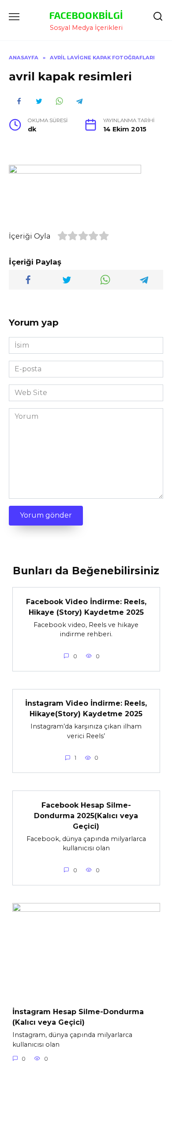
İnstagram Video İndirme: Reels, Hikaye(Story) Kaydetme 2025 (86, 708)
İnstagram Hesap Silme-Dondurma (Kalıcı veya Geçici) (78, 1017)
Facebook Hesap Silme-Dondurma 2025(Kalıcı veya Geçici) (86, 815)
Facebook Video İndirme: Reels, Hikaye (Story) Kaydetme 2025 (86, 606)
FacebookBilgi (86, 15)
